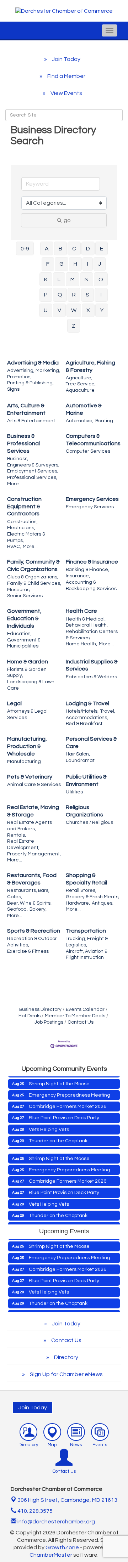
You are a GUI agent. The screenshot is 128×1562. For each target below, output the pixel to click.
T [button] (101, 295)
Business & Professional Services (23, 443)
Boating (104, 420)
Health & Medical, (86, 619)
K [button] (46, 279)
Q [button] (60, 295)
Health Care (81, 611)
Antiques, (102, 903)
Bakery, (38, 909)
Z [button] (73, 326)
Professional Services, (32, 477)
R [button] (74, 295)
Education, (19, 633)
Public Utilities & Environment (86, 780)
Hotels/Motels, (82, 711)
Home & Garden (27, 661)
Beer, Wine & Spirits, (29, 903)
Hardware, (78, 903)
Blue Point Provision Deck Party (64, 1112)
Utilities (74, 792)
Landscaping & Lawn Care (30, 685)
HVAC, (14, 546)
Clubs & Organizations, (32, 577)
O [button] (100, 279)
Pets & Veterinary (29, 777)
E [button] (101, 248)
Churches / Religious (89, 822)
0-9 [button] (25, 248)
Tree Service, (81, 383)
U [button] (46, 310)
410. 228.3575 (34, 1511)
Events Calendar (85, 1009)
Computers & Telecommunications (93, 439)
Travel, (107, 711)
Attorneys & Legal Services (27, 714)
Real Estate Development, (23, 844)
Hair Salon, (78, 754)
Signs (13, 389)
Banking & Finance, (87, 569)
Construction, (22, 521)
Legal (14, 703)
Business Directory (40, 1009)
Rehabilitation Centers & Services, (92, 634)
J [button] (99, 264)
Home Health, (81, 643)
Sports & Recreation (33, 931)
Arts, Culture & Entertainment (26, 409)
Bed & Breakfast (84, 723)
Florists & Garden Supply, (27, 672)
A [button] (47, 248)
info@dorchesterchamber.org (55, 1521)
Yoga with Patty (46, 1146)
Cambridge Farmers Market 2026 (67, 1101)
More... (14, 483)
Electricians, (21, 527)
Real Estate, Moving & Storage (33, 810)
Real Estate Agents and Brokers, (29, 825)
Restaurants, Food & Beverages (32, 878)
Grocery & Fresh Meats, (92, 896)
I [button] (87, 264)
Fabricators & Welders (91, 676)
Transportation (86, 931)
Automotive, (80, 420)
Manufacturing (24, 761)
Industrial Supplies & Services (92, 665)
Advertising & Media (33, 363)
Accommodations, (87, 717)
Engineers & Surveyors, (33, 465)
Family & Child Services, (34, 583)
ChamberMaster (51, 1555)
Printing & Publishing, (30, 382)
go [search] (67, 220)
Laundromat (80, 760)
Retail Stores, (81, 890)
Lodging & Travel (87, 703)
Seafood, (17, 909)
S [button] (87, 295)
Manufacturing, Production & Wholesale (27, 746)
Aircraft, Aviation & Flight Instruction (86, 954)
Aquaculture (80, 390)
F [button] (47, 264)
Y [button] (101, 310)
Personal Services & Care (91, 742)
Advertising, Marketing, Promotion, (33, 373)
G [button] (61, 264)
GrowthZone (62, 1547)
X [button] (88, 310)
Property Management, (34, 853)
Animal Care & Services (34, 784)
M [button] (72, 279)
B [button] (60, 248)
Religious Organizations (84, 810)
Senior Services (25, 595)
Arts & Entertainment (31, 420)
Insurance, (78, 575)
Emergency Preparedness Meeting (69, 1089)
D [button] (88, 248)
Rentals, (16, 835)
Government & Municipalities (24, 643)
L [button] (59, 279)
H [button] (75, 264)
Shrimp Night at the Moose (59, 1078)
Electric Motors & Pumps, (26, 537)
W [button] (73, 310)
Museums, (19, 589)
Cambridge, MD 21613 (67, 1500)
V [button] (59, 310)
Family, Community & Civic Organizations (33, 565)
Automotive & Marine (84, 409)
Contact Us (81, 1022)
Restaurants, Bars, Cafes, (28, 893)
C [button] (74, 248)
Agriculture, (79, 377)
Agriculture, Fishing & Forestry (90, 366)
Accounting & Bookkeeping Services (91, 585)
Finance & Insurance (92, 562)
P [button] (46, 295)
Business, (17, 458)
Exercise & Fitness (28, 951)
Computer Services (88, 451)
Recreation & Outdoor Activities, (32, 941)
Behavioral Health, (87, 625)
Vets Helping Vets (49, 1124)
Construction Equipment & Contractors (24, 506)
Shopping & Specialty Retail (86, 878)
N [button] (87, 279)
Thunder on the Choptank (58, 1135)
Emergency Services (92, 499)
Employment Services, (32, 471)
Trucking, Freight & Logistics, (87, 941)
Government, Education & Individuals (24, 618)
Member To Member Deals (75, 1015)
